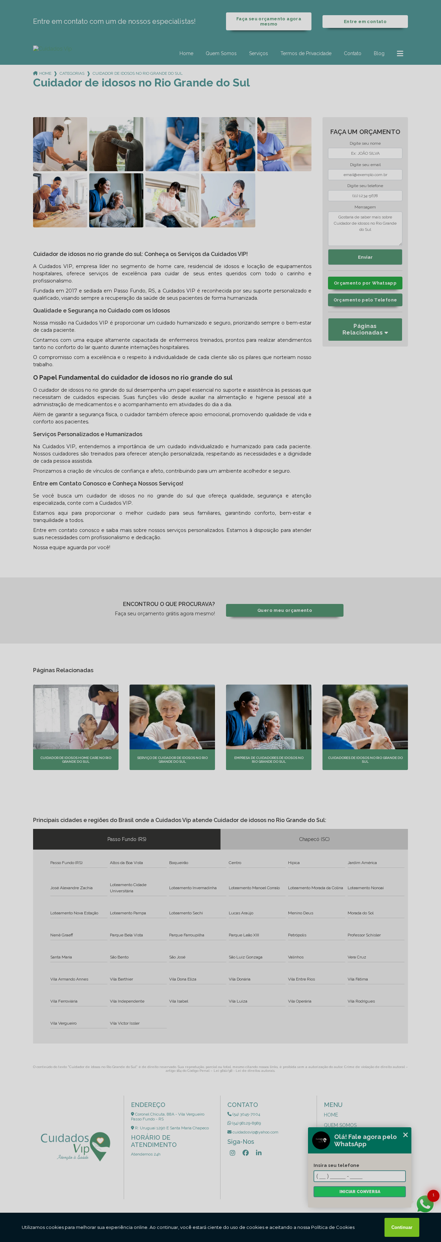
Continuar (401, 1227)
